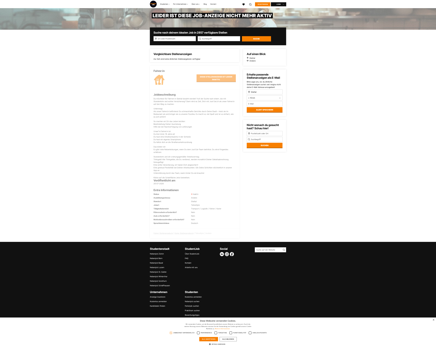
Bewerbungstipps (192, 315)
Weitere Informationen (222, 329)
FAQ (186, 258)
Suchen (265, 145)
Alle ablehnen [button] (228, 339)
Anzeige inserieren (157, 297)
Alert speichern (264, 110)
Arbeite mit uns (191, 267)
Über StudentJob (192, 254)
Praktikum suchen (192, 310)
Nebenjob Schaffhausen (160, 285)
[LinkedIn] (222, 254)
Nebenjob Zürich (157, 254)
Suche (256, 39)
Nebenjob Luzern (157, 267)
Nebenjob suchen (192, 301)
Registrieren (263, 4)
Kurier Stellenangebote (184, 233)
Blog (205, 4)
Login (278, 4)
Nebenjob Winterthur (158, 276)
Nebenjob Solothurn (158, 281)
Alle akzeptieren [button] (208, 339)
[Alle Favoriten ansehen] (243, 4)
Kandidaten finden (157, 306)
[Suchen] (250, 4)
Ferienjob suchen (192, 306)
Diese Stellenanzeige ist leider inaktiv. (216, 78)
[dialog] (218, 332)
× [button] (433, 320)
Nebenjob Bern (156, 258)
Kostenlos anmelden (158, 301)
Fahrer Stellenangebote (163, 233)
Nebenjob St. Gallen (158, 272)
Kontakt (213, 4)
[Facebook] (232, 254)
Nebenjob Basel (156, 263)
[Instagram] (227, 254)
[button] (218, 344)
